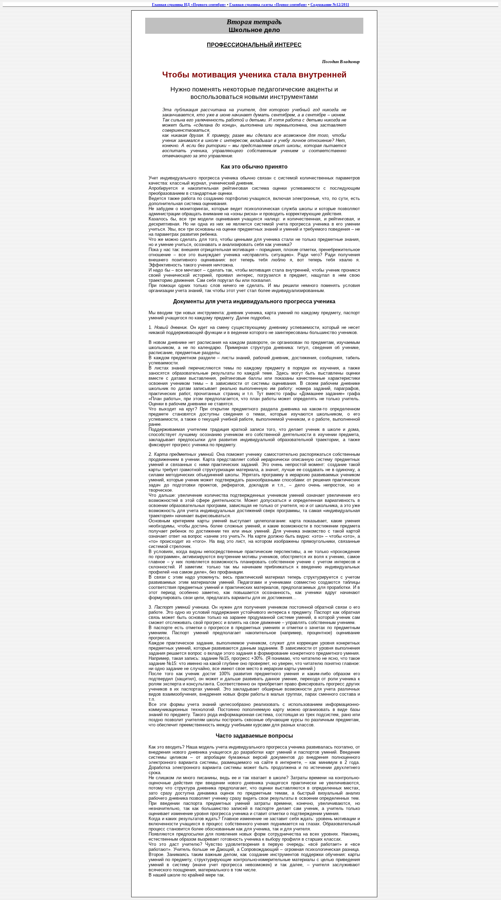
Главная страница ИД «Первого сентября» (189, 4)
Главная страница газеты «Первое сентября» (268, 4)
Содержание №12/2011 (329, 4)
